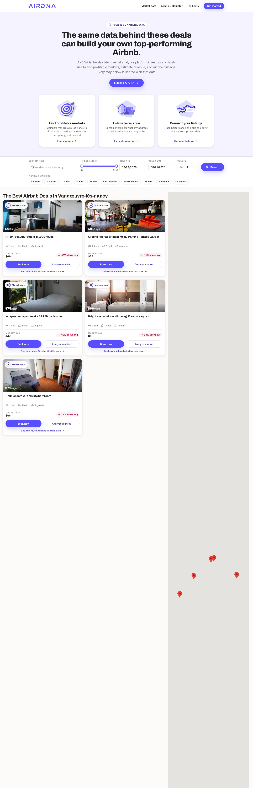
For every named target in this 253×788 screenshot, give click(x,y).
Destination (36, 161)
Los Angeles (110, 181)
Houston (51, 181)
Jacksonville (131, 181)
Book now (23, 264)
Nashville (180, 181)
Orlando (35, 181)
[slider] (81, 166)
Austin (79, 181)
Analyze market (61, 264)
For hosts (193, 5)
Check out (154, 161)
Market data (148, 5)
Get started (214, 5)
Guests (181, 161)
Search (212, 167)
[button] (214, 558)
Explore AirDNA (126, 83)
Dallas (66, 181)
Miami (93, 181)
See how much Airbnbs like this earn (42, 271)
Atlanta (148, 181)
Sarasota (164, 181)
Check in (124, 161)
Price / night (90, 161)
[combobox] (34, 167)
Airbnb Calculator (172, 5)
